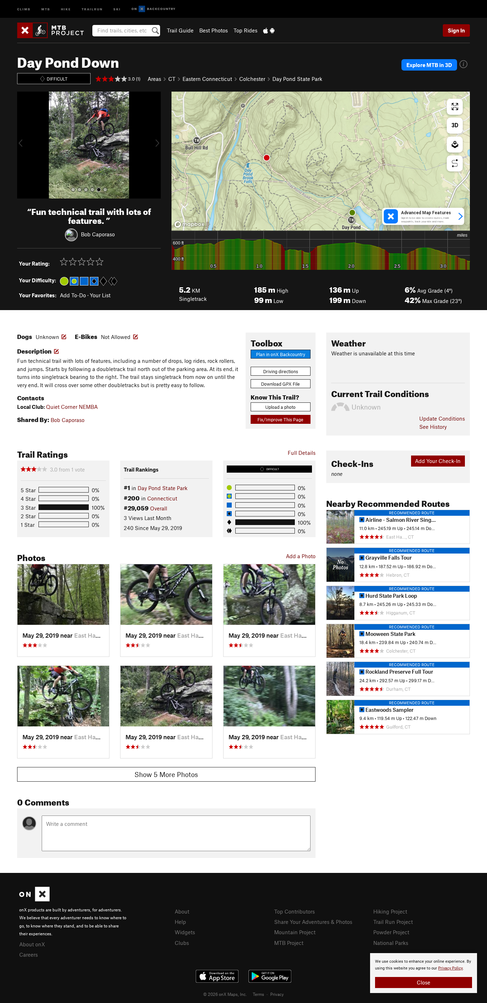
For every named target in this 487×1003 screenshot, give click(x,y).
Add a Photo (301, 556)
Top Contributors (294, 911)
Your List (100, 295)
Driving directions (280, 371)
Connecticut (162, 498)
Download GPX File (280, 384)
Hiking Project (390, 911)
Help (180, 922)
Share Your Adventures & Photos (313, 922)
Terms (258, 994)
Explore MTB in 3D (429, 65)
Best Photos (213, 30)
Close (423, 982)
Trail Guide (180, 30)
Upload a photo (280, 407)
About (182, 911)
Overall (158, 508)
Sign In (456, 30)
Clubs (182, 943)
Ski (117, 8)
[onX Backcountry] (153, 9)
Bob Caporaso (98, 234)
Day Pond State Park (297, 79)
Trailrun (92, 8)
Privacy (277, 994)
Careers (28, 954)
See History (433, 426)
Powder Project (391, 932)
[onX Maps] (34, 899)
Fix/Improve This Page (280, 419)
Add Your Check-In (438, 461)
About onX (32, 944)
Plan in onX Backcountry (280, 354)
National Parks (390, 943)
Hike (66, 8)
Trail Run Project (393, 922)
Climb (24, 8)
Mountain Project (295, 932)
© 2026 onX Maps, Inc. (225, 994)
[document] (423, 973)
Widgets (185, 932)
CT (171, 79)
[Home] (54, 30)
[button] (24, 145)
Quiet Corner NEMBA (72, 406)
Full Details (302, 452)
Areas (154, 79)
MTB (45, 8)
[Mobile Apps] (269, 30)
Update (442, 418)
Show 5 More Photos (166, 774)
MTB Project (288, 943)
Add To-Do (73, 295)
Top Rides (245, 30)
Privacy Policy (450, 968)
